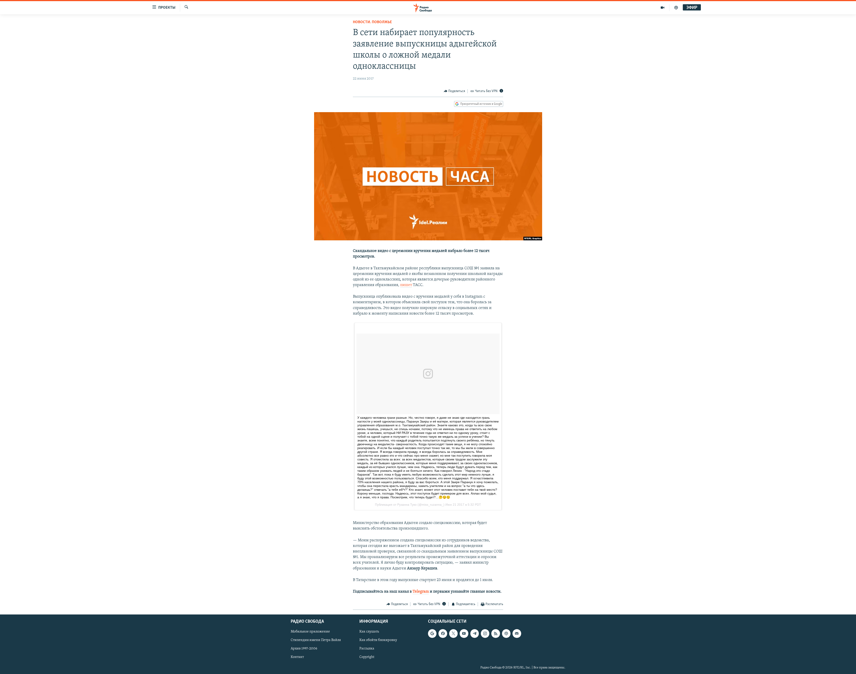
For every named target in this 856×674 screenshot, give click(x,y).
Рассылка (366, 648)
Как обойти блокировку (378, 640)
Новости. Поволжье (372, 22)
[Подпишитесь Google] (432, 633)
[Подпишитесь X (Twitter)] (453, 633)
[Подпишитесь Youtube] (464, 633)
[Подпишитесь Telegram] (474, 633)
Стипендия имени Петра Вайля (316, 640)
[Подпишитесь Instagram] (485, 633)
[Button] (454, 91)
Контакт (297, 657)
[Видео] (662, 7)
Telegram (421, 592)
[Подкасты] (506, 633)
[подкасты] (676, 7)
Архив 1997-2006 (304, 648)
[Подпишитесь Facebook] (442, 633)
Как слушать (369, 631)
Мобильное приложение (310, 631)
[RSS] (495, 633)
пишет (406, 285)
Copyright (366, 657)
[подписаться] (516, 633)
